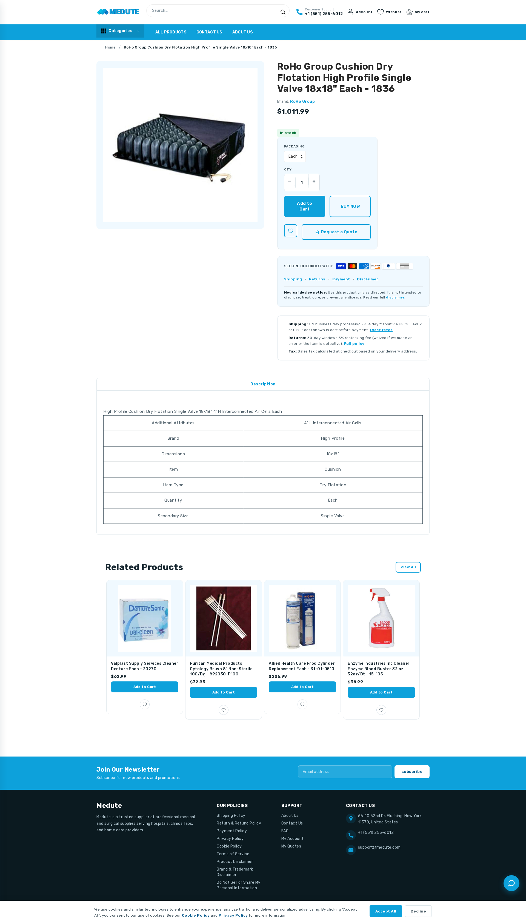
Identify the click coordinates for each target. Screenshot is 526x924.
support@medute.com (379, 847)
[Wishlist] (290, 230)
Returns (317, 279)
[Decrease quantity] (289, 180)
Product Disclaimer (235, 861)
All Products (171, 32)
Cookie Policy (229, 846)
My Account (292, 838)
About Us (242, 32)
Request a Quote (339, 231)
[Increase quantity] (313, 180)
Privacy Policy (230, 838)
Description (263, 384)
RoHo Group (302, 101)
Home (110, 47)
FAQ (285, 831)
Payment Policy (232, 831)
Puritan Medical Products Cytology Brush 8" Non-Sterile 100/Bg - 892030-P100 (221, 668)
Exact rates (381, 330)
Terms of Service (233, 854)
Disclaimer (367, 279)
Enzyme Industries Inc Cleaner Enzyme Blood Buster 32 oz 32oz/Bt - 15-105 (379, 668)
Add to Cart (144, 687)
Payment (341, 279)
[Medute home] (118, 12)
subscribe (412, 771)
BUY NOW (350, 206)
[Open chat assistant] (511, 883)
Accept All (385, 911)
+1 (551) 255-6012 (376, 832)
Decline (418, 911)
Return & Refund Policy (239, 823)
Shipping (293, 279)
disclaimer (395, 297)
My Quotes (291, 846)
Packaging (294, 146)
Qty (287, 169)
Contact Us (209, 32)
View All (408, 567)
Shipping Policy (231, 815)
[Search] (283, 12)
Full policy (354, 344)
